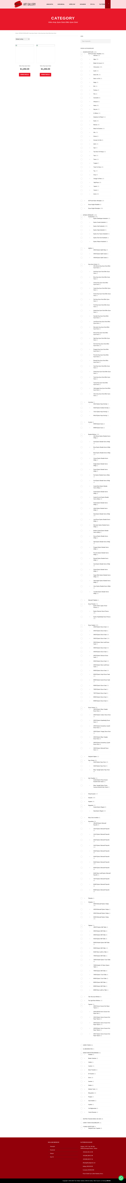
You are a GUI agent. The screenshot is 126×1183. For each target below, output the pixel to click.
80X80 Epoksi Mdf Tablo (99, 986)
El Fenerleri (91, 1073)
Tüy (94, 171)
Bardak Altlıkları (92, 434)
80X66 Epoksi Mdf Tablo (99, 982)
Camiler (90, 1066)
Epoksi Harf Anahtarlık (99, 226)
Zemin (95, 194)
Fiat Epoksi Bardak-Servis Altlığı (101, 475)
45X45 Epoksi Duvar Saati (100, 661)
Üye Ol (92, 4)
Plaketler (90, 898)
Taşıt (94, 155)
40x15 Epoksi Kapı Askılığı (100, 404)
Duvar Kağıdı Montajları (94, 208)
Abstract (95, 55)
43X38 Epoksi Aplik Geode (100, 257)
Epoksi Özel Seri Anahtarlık (100, 237)
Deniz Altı (95, 74)
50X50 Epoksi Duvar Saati (100, 670)
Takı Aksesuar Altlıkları (94, 996)
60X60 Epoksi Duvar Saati (100, 685)
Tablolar (90, 925)
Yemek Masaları (92, 1112)
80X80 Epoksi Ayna (98, 427)
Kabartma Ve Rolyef (98, 117)
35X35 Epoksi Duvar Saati (100, 638)
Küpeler (90, 801)
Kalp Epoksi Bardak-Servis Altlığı (101, 514)
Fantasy (95, 90)
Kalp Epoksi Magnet (98, 811)
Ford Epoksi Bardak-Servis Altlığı (101, 480)
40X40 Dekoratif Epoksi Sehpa (101, 903)
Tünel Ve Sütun (97, 167)
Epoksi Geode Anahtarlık (99, 222)
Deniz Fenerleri (92, 1070)
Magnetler (90, 805)
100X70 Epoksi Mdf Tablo (99, 927)
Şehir (94, 144)
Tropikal (95, 163)
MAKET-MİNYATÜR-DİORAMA (90, 1052)
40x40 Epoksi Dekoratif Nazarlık (101, 856)
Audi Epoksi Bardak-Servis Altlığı (101, 441)
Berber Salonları (92, 1058)
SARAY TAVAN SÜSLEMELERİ (91, 1122)
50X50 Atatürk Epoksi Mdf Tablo (101, 942)
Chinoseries (96, 67)
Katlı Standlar (91, 778)
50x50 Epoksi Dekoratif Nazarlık (101, 862)
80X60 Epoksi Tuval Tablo (99, 978)
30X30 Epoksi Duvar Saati (100, 634)
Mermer (95, 124)
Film (94, 94)
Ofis (94, 132)
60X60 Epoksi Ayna (98, 424)
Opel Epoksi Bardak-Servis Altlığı (101, 541)
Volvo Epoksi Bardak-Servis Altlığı (101, 586)
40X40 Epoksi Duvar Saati (100, 647)
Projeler (90, 1096)
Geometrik (96, 97)
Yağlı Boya (96, 182)
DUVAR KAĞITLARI (88, 52)
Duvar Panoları (92, 604)
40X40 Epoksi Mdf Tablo (99, 935)
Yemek (95, 190)
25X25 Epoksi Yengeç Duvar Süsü (102, 731)
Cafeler (90, 1062)
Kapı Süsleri (91, 760)
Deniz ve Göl (96, 78)
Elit (94, 86)
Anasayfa (50, 4)
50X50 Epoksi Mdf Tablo (99, 948)
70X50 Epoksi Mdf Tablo (99, 970)
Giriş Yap (72, 4)
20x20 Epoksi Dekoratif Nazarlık (101, 839)
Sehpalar (90, 902)
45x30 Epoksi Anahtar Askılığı (100, 407)
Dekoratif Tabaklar (92, 600)
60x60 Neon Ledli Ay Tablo (100, 952)
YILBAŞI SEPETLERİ (88, 1126)
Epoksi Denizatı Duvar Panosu (101, 611)
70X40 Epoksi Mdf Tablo (99, 955)
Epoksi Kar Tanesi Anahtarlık (100, 233)
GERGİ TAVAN (87, 1045)
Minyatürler (91, 1093)
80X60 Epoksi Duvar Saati (100, 697)
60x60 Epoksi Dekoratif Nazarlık (101, 867)
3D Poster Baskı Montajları (95, 200)
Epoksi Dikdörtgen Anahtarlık (100, 218)
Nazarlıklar (91, 821)
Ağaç (94, 59)
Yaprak (95, 186)
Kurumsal (61, 4)
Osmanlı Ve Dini (97, 140)
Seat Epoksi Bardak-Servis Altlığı (101, 564)
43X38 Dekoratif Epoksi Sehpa (101, 909)
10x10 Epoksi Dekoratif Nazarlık (101, 828)
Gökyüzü (95, 101)
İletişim (102, 4)
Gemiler (90, 1081)
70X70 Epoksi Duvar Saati (100, 693)
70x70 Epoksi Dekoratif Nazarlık (101, 878)
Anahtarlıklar (91, 216)
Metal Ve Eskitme (97, 128)
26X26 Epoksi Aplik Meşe (99, 250)
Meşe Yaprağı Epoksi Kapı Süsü (101, 769)
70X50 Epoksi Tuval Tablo (99, 974)
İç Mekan (95, 113)
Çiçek (94, 70)
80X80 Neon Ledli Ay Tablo (100, 990)
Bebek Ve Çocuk (97, 63)
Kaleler (90, 1085)
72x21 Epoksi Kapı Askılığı (100, 411)
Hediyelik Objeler (92, 756)
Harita (94, 105)
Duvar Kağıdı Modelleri (94, 204)
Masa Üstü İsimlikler (93, 817)
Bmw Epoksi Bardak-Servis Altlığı (101, 447)
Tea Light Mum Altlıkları (94, 1000)
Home (16, 33)
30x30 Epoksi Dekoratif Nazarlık (101, 851)
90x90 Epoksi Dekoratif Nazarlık (101, 890)
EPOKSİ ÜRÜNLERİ (23, 33)
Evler (89, 1077)
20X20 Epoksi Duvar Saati (100, 627)
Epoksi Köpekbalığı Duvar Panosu (101, 616)
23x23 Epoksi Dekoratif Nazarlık (101, 845)
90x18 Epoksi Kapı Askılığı (100, 415)
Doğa (94, 82)
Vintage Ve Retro (97, 178)
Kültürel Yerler (91, 1089)
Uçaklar (90, 1104)
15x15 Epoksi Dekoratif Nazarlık (101, 834)
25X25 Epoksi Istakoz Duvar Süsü (102, 714)
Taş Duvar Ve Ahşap (98, 151)
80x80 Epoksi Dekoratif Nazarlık (101, 884)
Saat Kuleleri (91, 1100)
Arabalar (90, 1054)
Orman (95, 136)
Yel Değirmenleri (92, 1108)
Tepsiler (90, 1004)
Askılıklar (90, 402)
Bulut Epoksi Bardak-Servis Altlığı (101, 452)
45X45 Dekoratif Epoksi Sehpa (101, 913)
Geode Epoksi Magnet (98, 807)
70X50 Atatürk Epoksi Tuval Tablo (101, 959)
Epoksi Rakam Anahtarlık (99, 241)
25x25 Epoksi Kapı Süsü (99, 762)
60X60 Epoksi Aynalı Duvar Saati (101, 680)
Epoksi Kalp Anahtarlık (99, 230)
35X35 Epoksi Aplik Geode (100, 253)
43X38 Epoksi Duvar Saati (100, 651)
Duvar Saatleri (91, 625)
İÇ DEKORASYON (87, 1049)
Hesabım (83, 4)
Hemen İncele (24, 74)
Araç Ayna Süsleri (33, 33)
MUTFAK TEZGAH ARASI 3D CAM (92, 1119)
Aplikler (90, 248)
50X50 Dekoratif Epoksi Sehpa (101, 917)
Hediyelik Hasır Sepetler (94, 1128)
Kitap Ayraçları (92, 793)
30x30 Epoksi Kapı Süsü (99, 766)
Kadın (94, 121)
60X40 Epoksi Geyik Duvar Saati (101, 674)
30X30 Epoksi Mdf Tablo (99, 931)
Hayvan (95, 109)
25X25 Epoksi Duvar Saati (100, 630)
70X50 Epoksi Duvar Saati (100, 689)
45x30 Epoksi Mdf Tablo (99, 938)
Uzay (94, 174)
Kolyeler (90, 797)
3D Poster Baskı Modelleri (94, 53)
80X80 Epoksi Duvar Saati (100, 701)
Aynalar (90, 422)
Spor (94, 147)
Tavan (94, 159)
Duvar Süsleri (91, 707)
